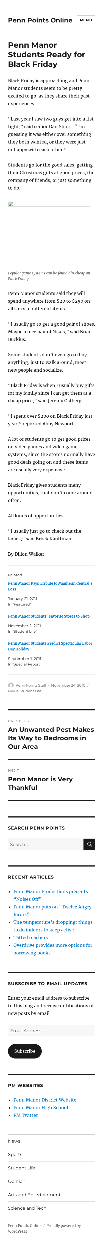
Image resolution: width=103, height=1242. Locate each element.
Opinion (17, 1181)
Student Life (30, 691)
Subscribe (24, 1051)
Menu (86, 20)
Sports (15, 1154)
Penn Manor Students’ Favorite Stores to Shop (49, 616)
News (13, 691)
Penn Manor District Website (44, 1100)
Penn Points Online (40, 20)
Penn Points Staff (31, 685)
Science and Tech (27, 1208)
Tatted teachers (30, 937)
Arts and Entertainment (34, 1194)
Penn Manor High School (40, 1107)
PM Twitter (25, 1115)
